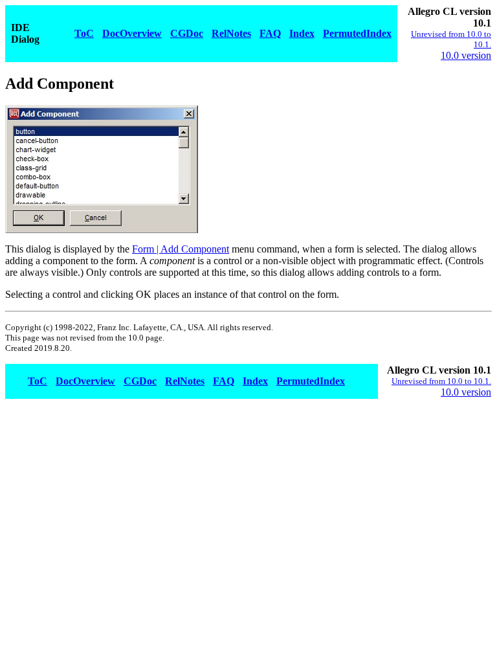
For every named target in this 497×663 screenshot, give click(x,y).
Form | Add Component (180, 248)
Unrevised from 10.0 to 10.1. (441, 381)
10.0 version (466, 55)
